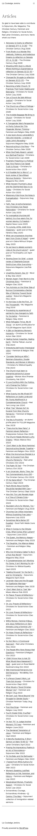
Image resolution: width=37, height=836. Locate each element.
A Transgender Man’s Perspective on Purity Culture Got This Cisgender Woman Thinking (20, 126)
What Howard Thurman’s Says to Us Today (19, 187)
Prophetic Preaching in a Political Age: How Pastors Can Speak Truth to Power (19, 164)
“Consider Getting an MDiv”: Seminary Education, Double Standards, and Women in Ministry (20, 359)
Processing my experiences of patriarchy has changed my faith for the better (19, 313)
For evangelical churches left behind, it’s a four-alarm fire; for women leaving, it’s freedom (19, 218)
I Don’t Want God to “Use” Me (18, 589)
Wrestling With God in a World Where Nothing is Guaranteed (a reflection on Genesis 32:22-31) (19, 69)
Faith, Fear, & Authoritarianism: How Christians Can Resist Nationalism (19, 207)
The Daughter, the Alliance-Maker (20, 543)
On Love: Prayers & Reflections (19, 612)
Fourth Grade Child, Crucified (18, 713)
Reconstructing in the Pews (17, 146)
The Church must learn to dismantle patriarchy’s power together (18, 374)
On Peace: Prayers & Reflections (19, 595)
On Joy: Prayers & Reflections (18, 604)
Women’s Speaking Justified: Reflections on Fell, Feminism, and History (20, 773)
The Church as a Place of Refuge (19, 106)
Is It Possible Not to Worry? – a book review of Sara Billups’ (18, 175)
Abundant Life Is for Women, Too (20, 506)
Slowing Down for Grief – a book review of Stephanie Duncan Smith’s (19, 261)
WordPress (23, 828)
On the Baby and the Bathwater (19, 756)
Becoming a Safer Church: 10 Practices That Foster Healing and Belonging (20, 89)
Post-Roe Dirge (12, 707)
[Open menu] (34, 3)
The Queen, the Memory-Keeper (19, 537)
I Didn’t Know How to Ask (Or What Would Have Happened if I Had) (19, 661)
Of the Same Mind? (14, 480)
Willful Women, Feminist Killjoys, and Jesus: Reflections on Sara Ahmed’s (19, 624)
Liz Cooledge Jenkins (11, 3)
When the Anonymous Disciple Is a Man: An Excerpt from (20, 457)
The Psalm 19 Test (13, 466)
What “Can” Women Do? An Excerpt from (17, 411)
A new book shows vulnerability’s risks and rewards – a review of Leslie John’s (20, 138)
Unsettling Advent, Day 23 (17, 273)
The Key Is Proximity (14, 420)
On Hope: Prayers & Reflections (19, 632)
